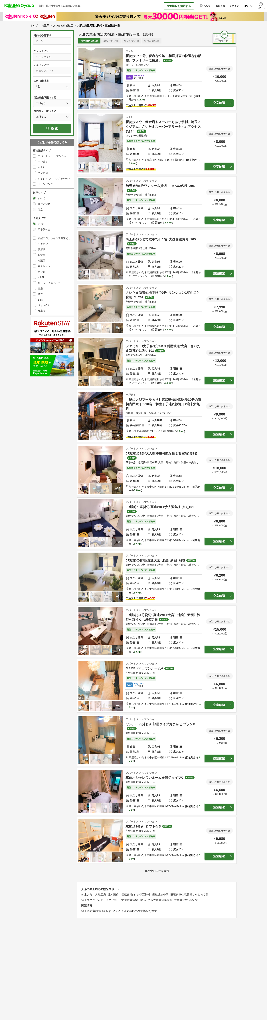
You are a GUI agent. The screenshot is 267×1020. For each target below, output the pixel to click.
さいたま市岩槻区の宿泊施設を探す (135, 910)
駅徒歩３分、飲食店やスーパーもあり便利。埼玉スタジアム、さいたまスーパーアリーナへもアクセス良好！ (163, 126)
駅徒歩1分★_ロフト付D (143, 826)
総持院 (193, 900)
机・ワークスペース (49, 282)
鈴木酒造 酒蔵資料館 (121, 894)
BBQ (40, 299)
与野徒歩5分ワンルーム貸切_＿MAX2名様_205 (160, 186)
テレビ (41, 271)
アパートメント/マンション (53, 156)
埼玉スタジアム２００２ (96, 900)
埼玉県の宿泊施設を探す (96, 910)
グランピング (45, 184)
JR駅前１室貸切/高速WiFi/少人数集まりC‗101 (160, 507)
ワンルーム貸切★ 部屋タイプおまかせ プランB (160, 724)
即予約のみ (44, 229)
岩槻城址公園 (160, 894)
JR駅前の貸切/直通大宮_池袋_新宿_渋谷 (155, 560)
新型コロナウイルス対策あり (54, 238)
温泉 (40, 288)
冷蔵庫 (41, 260)
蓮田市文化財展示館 (125, 900)
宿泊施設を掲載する (179, 5)
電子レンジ (44, 266)
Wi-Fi (41, 277)
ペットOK (43, 305)
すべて (41, 198)
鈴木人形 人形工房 (93, 894)
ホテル (41, 167)
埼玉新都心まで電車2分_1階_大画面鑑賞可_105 (161, 239)
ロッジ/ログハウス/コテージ (54, 178)
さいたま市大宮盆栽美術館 (155, 900)
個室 (40, 209)
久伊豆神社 (143, 894)
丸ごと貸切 (44, 204)
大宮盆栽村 (181, 900)
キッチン (43, 243)
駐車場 (41, 310)
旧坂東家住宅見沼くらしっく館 (189, 894)
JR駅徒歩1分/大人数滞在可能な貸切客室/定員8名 (161, 453)
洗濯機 (41, 249)
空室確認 (219, 102)
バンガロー (44, 172)
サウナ (41, 294)
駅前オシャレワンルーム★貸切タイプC (155, 777)
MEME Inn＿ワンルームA (144, 668)
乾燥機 (41, 254)
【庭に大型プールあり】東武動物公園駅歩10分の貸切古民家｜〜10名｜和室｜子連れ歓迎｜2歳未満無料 (163, 404)
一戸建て (43, 161)
